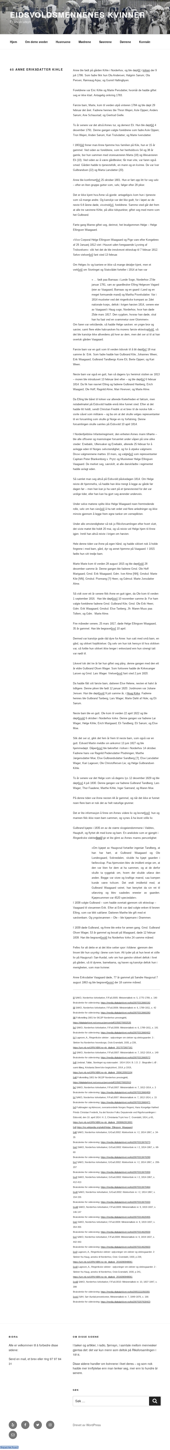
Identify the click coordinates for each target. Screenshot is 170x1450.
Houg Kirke (133, 693)
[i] (139, 70)
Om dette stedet (36, 42)
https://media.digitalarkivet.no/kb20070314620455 (125, 1217)
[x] (143, 379)
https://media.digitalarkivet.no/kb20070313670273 (125, 1142)
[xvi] (119, 673)
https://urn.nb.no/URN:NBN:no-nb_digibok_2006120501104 (102, 1072)
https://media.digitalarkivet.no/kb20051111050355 (125, 1292)
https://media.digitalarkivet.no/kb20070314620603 (125, 1247)
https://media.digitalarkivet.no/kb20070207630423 (125, 1301)
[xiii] (141, 563)
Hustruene (63, 42)
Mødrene (85, 42)
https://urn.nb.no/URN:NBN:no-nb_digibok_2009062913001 (102, 1122)
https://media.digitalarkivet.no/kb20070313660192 (125, 1002)
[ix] (145, 349)
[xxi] (147, 813)
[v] (111, 204)
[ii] (152, 125)
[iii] (82, 145)
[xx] (80, 783)
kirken (146, 70)
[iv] (98, 180)
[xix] (99, 748)
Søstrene (105, 42)
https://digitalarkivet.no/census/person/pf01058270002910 (102, 1082)
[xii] (102, 508)
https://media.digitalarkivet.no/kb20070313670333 (125, 1202)
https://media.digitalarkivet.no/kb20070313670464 (125, 1187)
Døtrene (125, 42)
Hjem (13, 42)
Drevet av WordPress (87, 1425)
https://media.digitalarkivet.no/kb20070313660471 (125, 1102)
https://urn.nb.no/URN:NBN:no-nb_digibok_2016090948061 (102, 1262)
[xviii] (81, 718)
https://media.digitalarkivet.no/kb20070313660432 (125, 1032)
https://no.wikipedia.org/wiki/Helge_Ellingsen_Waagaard (104, 1127)
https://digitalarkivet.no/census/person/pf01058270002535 (102, 1022)
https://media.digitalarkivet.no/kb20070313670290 (125, 1157)
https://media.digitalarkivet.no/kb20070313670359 (125, 1172)
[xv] (113, 628)
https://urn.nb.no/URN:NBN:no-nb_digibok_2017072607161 (102, 1047)
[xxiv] (110, 982)
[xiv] (115, 598)
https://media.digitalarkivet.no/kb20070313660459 (125, 1092)
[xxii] (75, 1267)
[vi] (91, 254)
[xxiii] (104, 937)
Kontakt (144, 42)
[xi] (131, 454)
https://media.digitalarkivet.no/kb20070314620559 (125, 1232)
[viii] (151, 329)
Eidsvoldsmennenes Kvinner (78, 14)
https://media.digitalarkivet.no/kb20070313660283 (125, 1012)
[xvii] (101, 693)
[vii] (80, 269)
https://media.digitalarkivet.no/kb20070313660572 (125, 1057)
